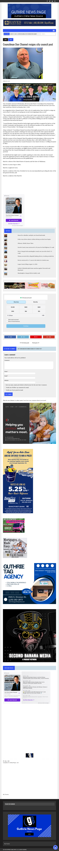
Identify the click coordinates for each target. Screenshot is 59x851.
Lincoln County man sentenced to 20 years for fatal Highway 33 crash (36, 247)
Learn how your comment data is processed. (34, 400)
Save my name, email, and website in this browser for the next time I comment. (26, 385)
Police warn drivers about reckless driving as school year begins (34, 239)
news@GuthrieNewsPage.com (10, 762)
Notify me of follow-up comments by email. (17, 387)
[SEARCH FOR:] (48, 34)
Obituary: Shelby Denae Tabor (25, 243)
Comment (7, 360)
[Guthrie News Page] (29, 11)
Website (6, 380)
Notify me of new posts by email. (14, 390)
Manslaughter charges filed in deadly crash (29, 273)
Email (5, 376)
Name (6, 371)
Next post (35, 343)
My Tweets (6, 794)
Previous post (25, 343)
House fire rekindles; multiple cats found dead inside (31, 235)
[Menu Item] (47, 1)
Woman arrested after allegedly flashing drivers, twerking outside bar (36, 256)
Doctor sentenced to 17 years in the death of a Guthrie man (33, 260)
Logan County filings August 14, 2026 (27, 264)
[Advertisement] (29, 185)
